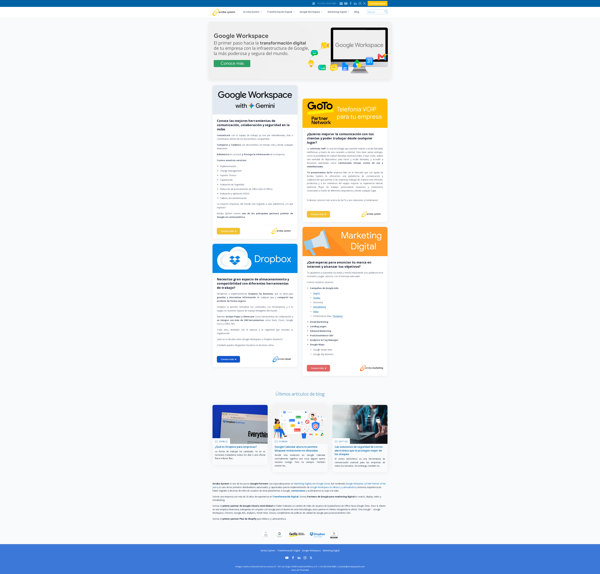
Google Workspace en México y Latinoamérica (333, 487)
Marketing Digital (337, 11)
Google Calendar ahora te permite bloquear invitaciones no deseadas (296, 448)
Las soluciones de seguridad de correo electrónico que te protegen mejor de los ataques (359, 450)
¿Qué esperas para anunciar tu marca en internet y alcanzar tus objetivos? (339, 264)
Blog (356, 11)
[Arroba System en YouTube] (286, 558)
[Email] (341, 3)
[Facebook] (350, 3)
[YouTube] (346, 3)
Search (316, 293)
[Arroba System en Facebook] (293, 558)
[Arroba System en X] (311, 558)
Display (316, 297)
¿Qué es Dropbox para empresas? (236, 447)
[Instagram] (360, 3)
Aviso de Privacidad (300, 570)
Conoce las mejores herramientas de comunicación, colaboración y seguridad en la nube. (253, 125)
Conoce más (227, 231)
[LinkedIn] (355, 3)
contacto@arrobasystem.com (351, 566)
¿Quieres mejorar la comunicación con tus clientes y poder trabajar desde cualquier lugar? (340, 138)
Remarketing (319, 306)
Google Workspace (310, 11)
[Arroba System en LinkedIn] (299, 558)
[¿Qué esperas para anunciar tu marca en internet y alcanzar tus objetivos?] (345, 241)
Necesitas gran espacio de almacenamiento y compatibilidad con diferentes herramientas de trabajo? (253, 283)
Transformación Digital (279, 11)
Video (316, 311)
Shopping (338, 316)
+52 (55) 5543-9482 (328, 566)
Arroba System (251, 11)
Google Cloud (323, 483)
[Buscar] (386, 12)
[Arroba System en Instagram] (305, 558)
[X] (364, 3)
